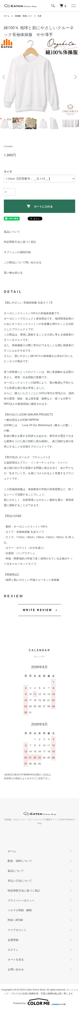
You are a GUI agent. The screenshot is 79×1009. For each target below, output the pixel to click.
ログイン (13, 949)
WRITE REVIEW (37, 610)
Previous (4, 77)
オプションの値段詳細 (17, 252)
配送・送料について (20, 861)
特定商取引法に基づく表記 (20, 242)
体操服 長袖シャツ (23, 15)
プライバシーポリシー (21, 900)
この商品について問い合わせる (22, 262)
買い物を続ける (13, 272)
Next (74, 77)
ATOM (19, 920)
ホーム (7, 15)
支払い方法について (20, 880)
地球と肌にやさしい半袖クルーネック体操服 (32, 580)
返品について (12, 231)
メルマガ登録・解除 (20, 910)
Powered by (19, 1003)
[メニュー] (73, 5)
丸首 (39, 15)
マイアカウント (17, 930)
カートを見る (16, 959)
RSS (10, 920)
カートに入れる (43, 206)
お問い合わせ (16, 969)
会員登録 (13, 940)
